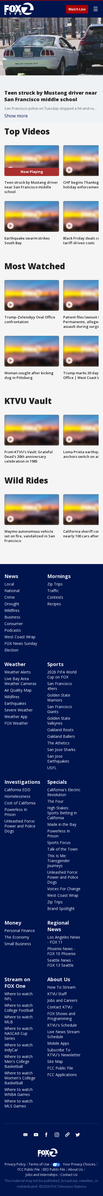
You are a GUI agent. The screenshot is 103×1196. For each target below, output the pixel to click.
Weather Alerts (17, 672)
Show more (16, 116)
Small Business (17, 943)
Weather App (15, 716)
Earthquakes (15, 703)
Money (12, 922)
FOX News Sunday (20, 643)
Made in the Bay (61, 824)
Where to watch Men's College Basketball (18, 1061)
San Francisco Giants (59, 709)
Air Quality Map (18, 690)
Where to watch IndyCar (18, 1047)
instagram (56, 1134)
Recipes (54, 603)
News (11, 576)
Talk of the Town (62, 849)
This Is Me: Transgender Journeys (58, 860)
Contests (55, 597)
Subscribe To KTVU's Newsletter (63, 1052)
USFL (52, 767)
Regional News (58, 926)
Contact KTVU (59, 1007)
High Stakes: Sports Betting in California (62, 812)
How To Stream (61, 987)
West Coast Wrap (19, 636)
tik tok (67, 1134)
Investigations (22, 782)
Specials (57, 782)
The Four (55, 801)
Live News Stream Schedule (63, 1034)
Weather (15, 664)
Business (12, 617)
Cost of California (19, 802)
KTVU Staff (56, 993)
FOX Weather (16, 723)
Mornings (59, 576)
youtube (36, 1134)
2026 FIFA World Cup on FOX (62, 674)
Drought (11, 603)
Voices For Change (63, 888)
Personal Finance (19, 930)
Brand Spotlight (61, 908)
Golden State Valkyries (58, 721)
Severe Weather (18, 710)
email (25, 1134)
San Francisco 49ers (59, 686)
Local (9, 584)
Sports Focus (59, 842)
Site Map (55, 1061)
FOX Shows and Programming (61, 1016)
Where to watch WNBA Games (18, 1092)
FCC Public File (60, 1068)
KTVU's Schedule (62, 1025)
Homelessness (17, 796)
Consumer (13, 623)
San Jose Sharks (61, 749)
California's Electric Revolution (63, 792)
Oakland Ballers (61, 736)
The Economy (16, 937)
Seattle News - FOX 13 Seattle (60, 963)
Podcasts (12, 630)
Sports (55, 664)
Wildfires (12, 610)
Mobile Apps (58, 1043)
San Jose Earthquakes (58, 759)
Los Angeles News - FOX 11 (63, 939)
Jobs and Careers (62, 1000)
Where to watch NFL (18, 996)
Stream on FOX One (17, 982)
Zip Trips (55, 584)
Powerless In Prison (15, 812)
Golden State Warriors (58, 697)
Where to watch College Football (18, 1008)
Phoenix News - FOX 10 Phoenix (61, 951)
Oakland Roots (60, 729)
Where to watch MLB (18, 1019)
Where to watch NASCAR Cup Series (18, 1033)
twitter (77, 1134)
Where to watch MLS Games (18, 1103)
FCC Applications (62, 1074)
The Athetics (58, 743)
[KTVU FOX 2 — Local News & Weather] (20, 8)
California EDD (17, 789)
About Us (58, 979)
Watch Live (77, 9)
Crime (9, 597)
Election (11, 650)
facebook (46, 1134)
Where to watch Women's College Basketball (19, 1077)
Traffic (53, 590)
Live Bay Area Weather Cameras (20, 681)
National (12, 590)
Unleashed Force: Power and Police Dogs (19, 826)
